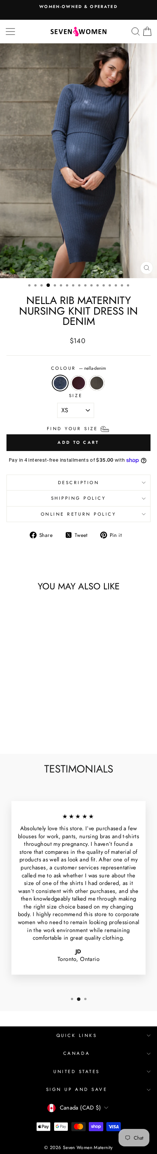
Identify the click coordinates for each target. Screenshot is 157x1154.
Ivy (96, 383)
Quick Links (76, 1035)
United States (76, 1071)
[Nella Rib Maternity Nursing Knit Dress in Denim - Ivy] (34, 728)
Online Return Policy (79, 514)
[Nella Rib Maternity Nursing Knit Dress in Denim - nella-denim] (17, 728)
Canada (76, 1053)
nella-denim (60, 383)
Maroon (78, 383)
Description (78, 482)
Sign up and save (76, 1089)
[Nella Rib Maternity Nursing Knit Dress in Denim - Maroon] (26, 728)
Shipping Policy (78, 498)
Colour (78, 368)
